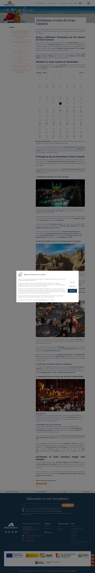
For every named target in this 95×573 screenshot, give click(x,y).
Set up (72, 282)
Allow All (72, 291)
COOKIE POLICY (43, 300)
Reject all (72, 286)
